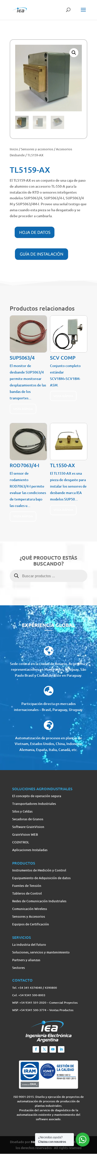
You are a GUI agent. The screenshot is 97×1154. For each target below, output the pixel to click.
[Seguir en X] (44, 1049)
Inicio (14, 149)
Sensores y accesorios (37, 149)
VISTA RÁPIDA (23, 409)
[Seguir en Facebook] (36, 1049)
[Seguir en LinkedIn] (61, 1049)
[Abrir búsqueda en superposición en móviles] (48, 582)
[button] (73, 52)
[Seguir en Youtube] (52, 1049)
